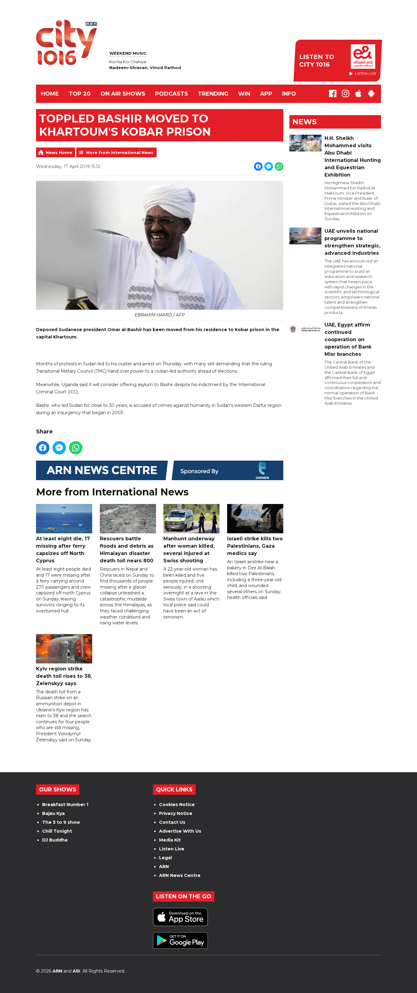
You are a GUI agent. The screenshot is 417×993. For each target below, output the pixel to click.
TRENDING (213, 93)
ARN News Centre (180, 875)
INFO (289, 93)
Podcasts (171, 93)
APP (266, 93)
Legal (165, 857)
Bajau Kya (53, 813)
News (304, 121)
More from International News (120, 152)
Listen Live (171, 849)
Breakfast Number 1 (65, 804)
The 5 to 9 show (61, 822)
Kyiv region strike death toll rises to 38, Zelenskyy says (64, 676)
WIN (244, 93)
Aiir (76, 971)
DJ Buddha (54, 840)
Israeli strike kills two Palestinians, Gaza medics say (255, 546)
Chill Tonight (57, 831)
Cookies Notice (177, 804)
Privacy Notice (175, 813)
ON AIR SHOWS (122, 93)
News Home (59, 152)
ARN (164, 866)
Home (50, 93)
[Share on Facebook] (258, 166)
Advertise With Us (180, 831)
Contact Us (172, 822)
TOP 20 (80, 93)
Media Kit (170, 840)
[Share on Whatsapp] (279, 166)
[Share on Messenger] (268, 166)
